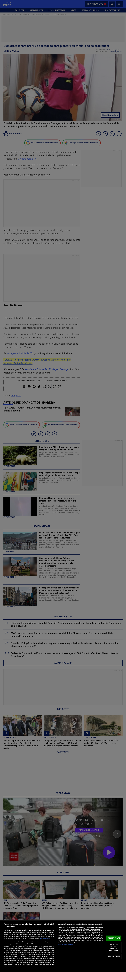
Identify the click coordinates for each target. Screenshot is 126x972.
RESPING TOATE (114, 956)
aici (19, 956)
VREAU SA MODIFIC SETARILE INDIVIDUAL (113, 947)
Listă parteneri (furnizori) (66, 944)
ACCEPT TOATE (114, 938)
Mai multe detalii (45, 938)
